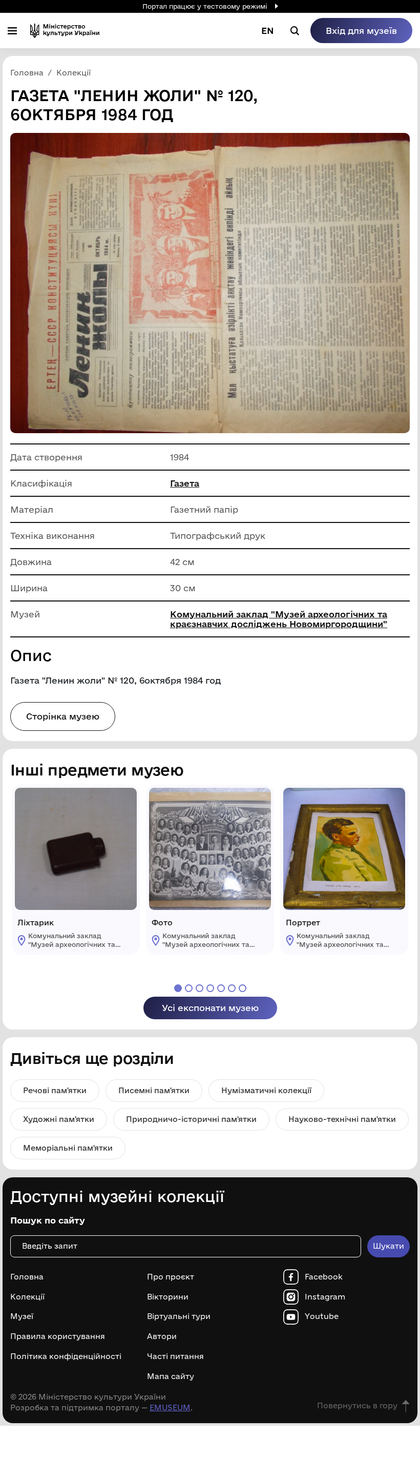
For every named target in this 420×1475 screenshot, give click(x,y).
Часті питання (175, 1356)
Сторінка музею (62, 716)
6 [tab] (232, 988)
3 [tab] (199, 988)
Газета (184, 483)
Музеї (21, 1316)
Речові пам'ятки (55, 1090)
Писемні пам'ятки (154, 1090)
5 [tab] (221, 988)
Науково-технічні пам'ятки (342, 1119)
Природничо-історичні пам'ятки (191, 1119)
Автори (162, 1336)
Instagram (325, 1297)
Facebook (324, 1277)
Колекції (27, 1297)
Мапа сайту (170, 1376)
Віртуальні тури (179, 1316)
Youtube (322, 1316)
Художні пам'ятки (58, 1119)
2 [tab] (189, 988)
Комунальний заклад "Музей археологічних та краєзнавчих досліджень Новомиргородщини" (278, 619)
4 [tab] (210, 988)
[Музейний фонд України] (64, 30)
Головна (27, 1277)
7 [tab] (242, 988)
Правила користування (57, 1336)
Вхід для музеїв (361, 30)
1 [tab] (178, 988)
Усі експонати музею (210, 1008)
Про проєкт (170, 1277)
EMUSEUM (170, 1407)
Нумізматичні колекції (266, 1090)
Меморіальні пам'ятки (68, 1147)
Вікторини (167, 1297)
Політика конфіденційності (65, 1356)
